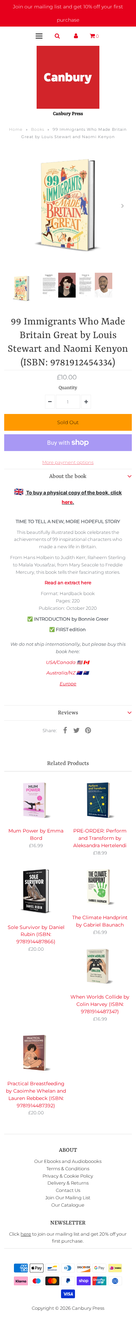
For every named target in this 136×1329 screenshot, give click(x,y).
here (67, 502)
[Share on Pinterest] (88, 730)
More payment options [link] (67, 462)
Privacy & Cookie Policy (68, 1176)
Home (16, 129)
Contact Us (68, 1190)
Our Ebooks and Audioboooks (67, 1161)
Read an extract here (68, 582)
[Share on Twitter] (76, 730)
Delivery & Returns (68, 1183)
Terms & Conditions (67, 1168)
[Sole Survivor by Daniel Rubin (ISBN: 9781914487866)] (36, 892)
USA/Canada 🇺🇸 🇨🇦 (68, 662)
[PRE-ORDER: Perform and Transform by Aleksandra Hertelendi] (100, 800)
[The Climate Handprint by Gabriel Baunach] (100, 887)
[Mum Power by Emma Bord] (36, 800)
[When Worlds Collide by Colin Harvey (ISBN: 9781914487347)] (100, 966)
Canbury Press (88, 1308)
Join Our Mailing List (67, 1197)
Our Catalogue (67, 1205)
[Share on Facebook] (65, 730)
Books (37, 129)
